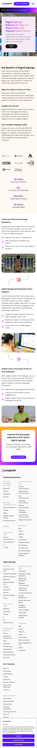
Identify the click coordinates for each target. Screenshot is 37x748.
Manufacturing (7, 646)
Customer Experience (25, 593)
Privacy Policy (7, 698)
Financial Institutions (9, 655)
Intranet (5, 510)
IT (3, 545)
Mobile (5, 513)
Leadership (6, 679)
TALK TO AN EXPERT (21, 4)
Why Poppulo (7, 671)
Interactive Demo (24, 542)
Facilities (5, 614)
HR (4, 620)
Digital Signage (6, 10)
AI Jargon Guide (23, 548)
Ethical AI (6, 714)
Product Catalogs (24, 610)
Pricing (5, 598)
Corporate (6, 657)
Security (5, 497)
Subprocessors (7, 704)
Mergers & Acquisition (25, 520)
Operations (6, 611)
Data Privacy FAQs (8, 701)
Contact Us (6, 690)
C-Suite (5, 547)
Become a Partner (8, 682)
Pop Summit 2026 (24, 640)
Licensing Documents (9, 711)
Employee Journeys (9, 520)
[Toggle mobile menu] (33, 4)
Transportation (7, 649)
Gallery (21, 648)
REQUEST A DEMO (11, 46)
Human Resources (8, 542)
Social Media (22, 613)
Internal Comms (8, 623)
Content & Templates (10, 574)
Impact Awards (7, 674)
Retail (5, 641)
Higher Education (8, 652)
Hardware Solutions (9, 576)
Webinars (21, 534)
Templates (22, 650)
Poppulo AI (6, 488)
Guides (21, 537)
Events (21, 531)
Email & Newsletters (9, 507)
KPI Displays (22, 571)
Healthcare (6, 644)
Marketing (6, 609)
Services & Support (24, 551)
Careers (5, 677)
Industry (14, 10)
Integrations (7, 494)
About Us (6, 668)
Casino (5, 633)
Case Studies (23, 539)
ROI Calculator (23, 545)
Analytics (6, 491)
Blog (20, 528)
